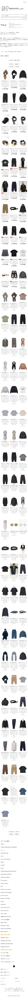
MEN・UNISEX (18, 51)
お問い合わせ (3, 984)
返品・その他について (9, 989)
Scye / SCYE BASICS (9, 51)
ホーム (2, 51)
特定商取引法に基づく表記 (18, 989)
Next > (16, 64)
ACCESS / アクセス (5, 958)
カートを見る (17, 981)
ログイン (2, 981)
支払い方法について (12, 988)
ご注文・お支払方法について (7, 961)
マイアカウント (3, 978)
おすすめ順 (11, 60)
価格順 (15, 60)
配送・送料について (19, 988)
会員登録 (16, 978)
